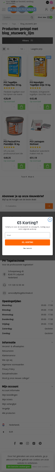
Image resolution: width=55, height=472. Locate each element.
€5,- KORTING (27, 242)
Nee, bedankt (27, 248)
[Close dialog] (50, 220)
